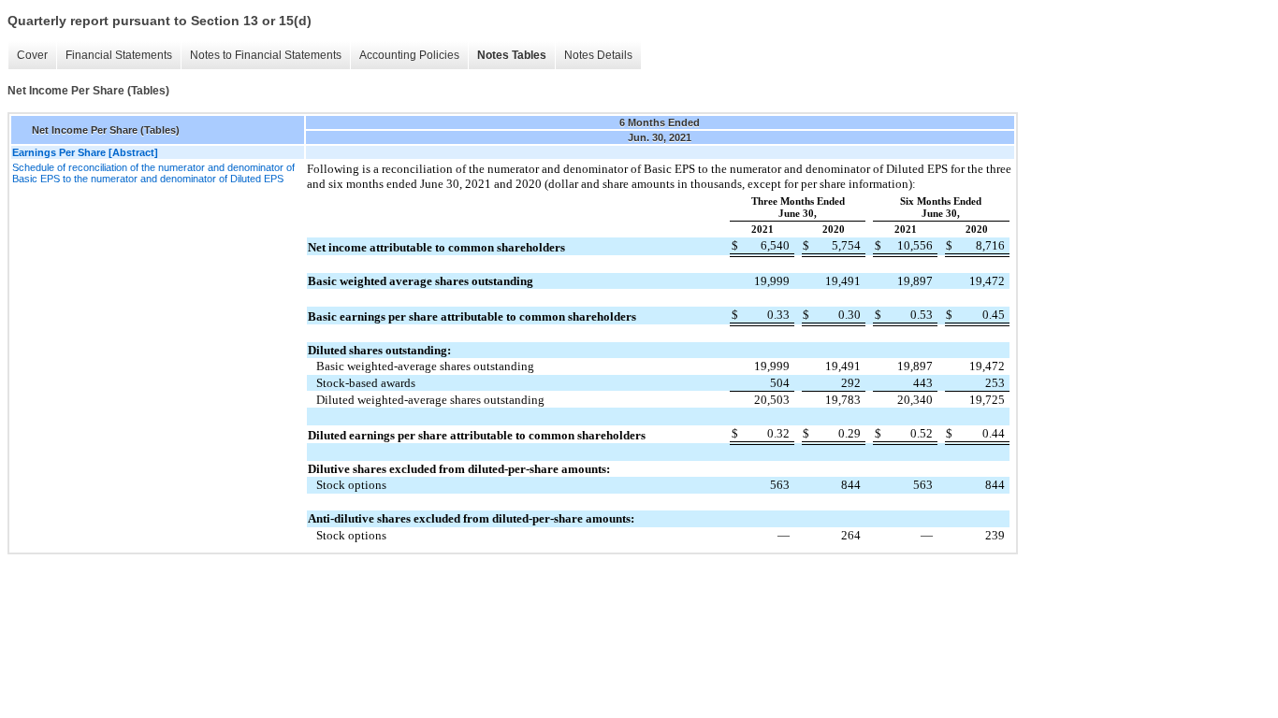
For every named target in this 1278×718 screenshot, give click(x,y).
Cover (32, 55)
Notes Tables (511, 55)
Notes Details (598, 55)
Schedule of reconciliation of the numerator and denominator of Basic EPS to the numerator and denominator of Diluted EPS (153, 173)
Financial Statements (118, 55)
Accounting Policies (409, 55)
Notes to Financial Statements (265, 55)
